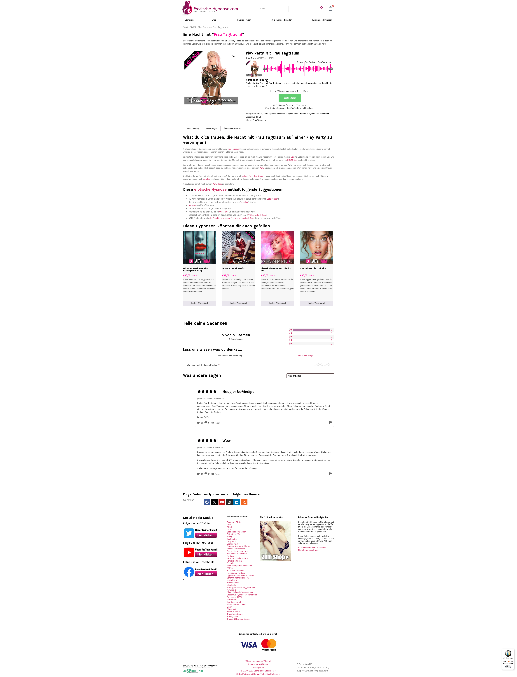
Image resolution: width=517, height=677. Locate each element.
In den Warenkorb (199, 303)
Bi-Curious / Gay (234, 534)
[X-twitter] (214, 502)
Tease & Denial (233, 612)
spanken (244, 202)
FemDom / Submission (237, 558)
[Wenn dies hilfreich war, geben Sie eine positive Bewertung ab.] (198, 423)
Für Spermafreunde (235, 570)
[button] (233, 56)
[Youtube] (222, 502)
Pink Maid (231, 599)
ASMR (229, 527)
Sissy (229, 607)
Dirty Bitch (231, 541)
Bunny (229, 536)
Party (261, 168)
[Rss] (244, 502)
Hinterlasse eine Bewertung (230, 355)
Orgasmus (223, 212)
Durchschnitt (321, 364)
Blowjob (192, 205)
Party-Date (217, 184)
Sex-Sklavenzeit (234, 602)
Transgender (232, 616)
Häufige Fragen (244, 20)
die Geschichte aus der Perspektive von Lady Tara (231, 218)
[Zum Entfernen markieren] (330, 423)
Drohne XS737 (233, 544)
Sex (295, 160)
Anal (229, 524)
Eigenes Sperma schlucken (239, 546)
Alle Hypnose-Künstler (282, 20)
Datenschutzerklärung (258, 664)
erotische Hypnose (210, 189)
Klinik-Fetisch (233, 582)
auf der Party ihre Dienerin (253, 176)
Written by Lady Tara (257, 215)
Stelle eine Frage (305, 355)
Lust (292, 157)
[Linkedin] (236, 502)
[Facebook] (207, 502)
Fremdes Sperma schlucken (239, 566)
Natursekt (231, 590)
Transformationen (235, 614)
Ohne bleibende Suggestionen (284, 113)
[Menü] (512, 650)
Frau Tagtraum (259, 120)
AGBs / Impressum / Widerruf (258, 661)
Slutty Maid (232, 609)
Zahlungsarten (257, 667)
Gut (325, 364)
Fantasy (266, 113)
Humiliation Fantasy (236, 573)
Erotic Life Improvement (238, 551)
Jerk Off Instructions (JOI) (238, 578)
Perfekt (328, 364)
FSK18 (230, 568)
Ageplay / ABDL (234, 522)
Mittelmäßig (318, 364)
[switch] (508, 666)
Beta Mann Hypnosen (236, 532)
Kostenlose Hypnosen (322, 20)
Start (185, 27)
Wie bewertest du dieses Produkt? (203, 365)
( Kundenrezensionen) (264, 58)
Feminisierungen (234, 561)
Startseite (189, 20)
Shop (214, 20)
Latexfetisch (272, 199)
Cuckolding (232, 539)
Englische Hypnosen (236, 549)
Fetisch (230, 563)
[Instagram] (229, 502)
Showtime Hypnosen (236, 604)
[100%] (311, 330)
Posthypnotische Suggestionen (241, 587)
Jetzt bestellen (290, 97)
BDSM (193, 27)
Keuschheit (232, 580)
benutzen (207, 179)
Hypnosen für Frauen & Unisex (240, 575)
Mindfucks (231, 585)
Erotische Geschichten (237, 553)
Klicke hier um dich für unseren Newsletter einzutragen (312, 548)
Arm (315, 364)
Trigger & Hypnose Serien (238, 619)
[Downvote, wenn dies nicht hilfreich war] (205, 423)
